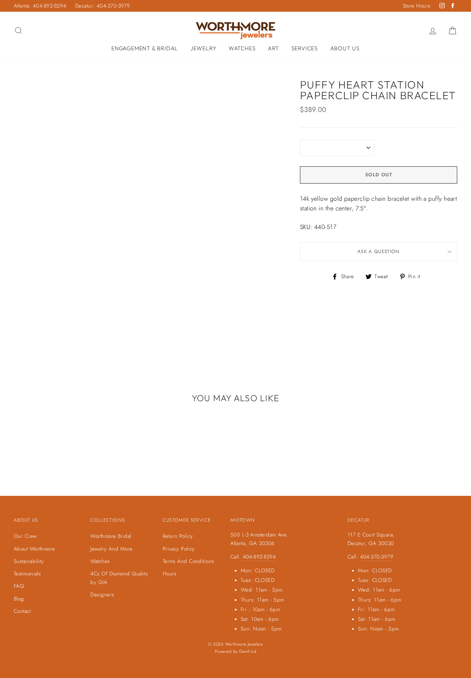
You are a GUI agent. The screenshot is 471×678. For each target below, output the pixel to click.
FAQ (19, 586)
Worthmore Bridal (110, 536)
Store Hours (416, 6)
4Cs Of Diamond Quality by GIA (119, 578)
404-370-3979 (376, 557)
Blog (19, 599)
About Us (345, 48)
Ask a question (379, 251)
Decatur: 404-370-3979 (102, 6)
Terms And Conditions (188, 561)
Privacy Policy (179, 549)
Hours (170, 573)
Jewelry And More (111, 549)
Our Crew (25, 536)
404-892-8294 (259, 557)
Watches (242, 48)
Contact (22, 611)
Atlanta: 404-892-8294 (40, 6)
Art (273, 48)
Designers (102, 594)
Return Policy (178, 536)
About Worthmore (34, 549)
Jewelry (203, 48)
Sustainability (29, 561)
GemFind (247, 651)
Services (304, 48)
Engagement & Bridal (144, 48)
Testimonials (27, 573)
